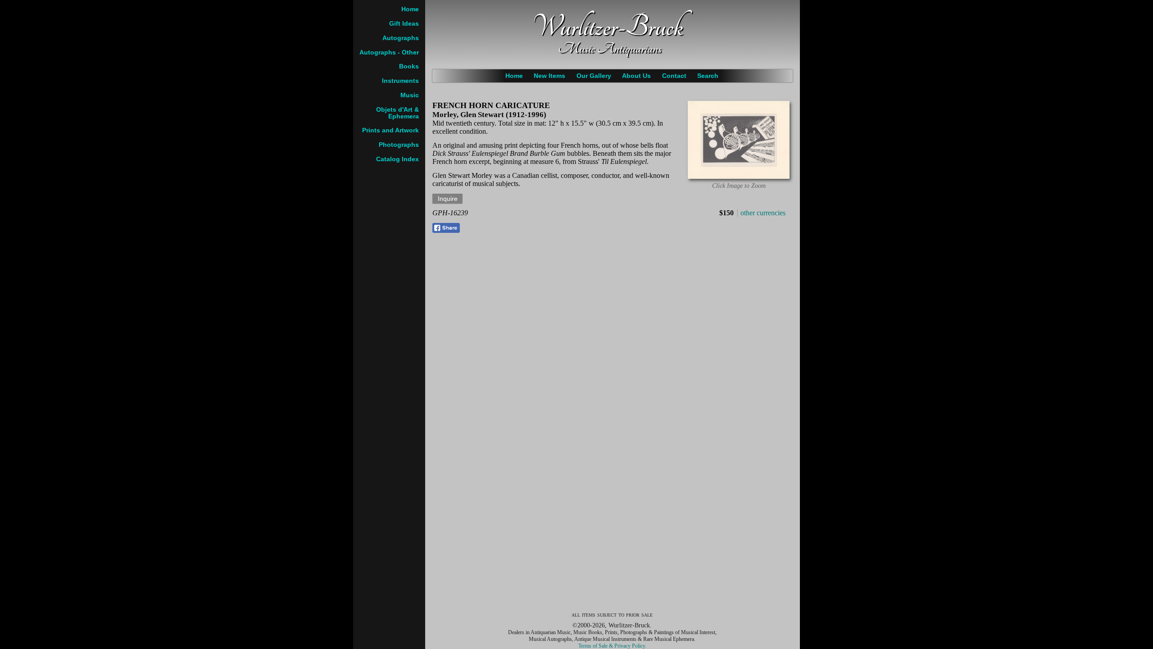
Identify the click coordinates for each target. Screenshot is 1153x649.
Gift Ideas (404, 23)
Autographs (400, 38)
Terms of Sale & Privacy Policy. (612, 646)
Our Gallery (593, 76)
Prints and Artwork (390, 130)
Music (409, 95)
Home (514, 76)
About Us (636, 76)
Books (409, 66)
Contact (674, 76)
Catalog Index (397, 159)
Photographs (399, 144)
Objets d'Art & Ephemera (397, 113)
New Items (549, 76)
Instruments (400, 80)
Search (707, 76)
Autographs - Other (389, 52)
